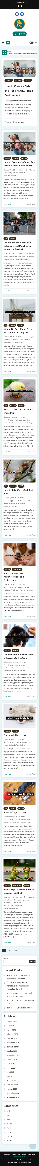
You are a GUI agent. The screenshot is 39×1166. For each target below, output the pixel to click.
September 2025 (13, 1055)
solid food (7, 670)
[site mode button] (32, 43)
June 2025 (10, 1068)
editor (9, 122)
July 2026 (10, 1026)
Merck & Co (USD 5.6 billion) (13, 905)
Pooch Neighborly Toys (15, 735)
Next (15, 950)
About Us (19, 1160)
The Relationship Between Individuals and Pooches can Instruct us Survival (18, 246)
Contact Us (11, 1160)
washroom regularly (18, 670)
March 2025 (11, 1080)
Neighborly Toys (25, 742)
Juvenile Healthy (9, 423)
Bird (5, 405)
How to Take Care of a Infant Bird (18, 492)
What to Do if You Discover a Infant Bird (18, 411)
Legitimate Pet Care (27, 668)
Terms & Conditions (25, 1162)
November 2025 (12, 1047)
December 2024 (12, 1093)
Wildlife (21, 405)
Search (6, 958)
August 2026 (11, 1022)
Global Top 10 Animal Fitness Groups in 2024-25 (19, 891)
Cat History (15, 339)
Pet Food (18, 80)
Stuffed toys (16, 822)
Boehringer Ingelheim (21, 900)
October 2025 (11, 1051)
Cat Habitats (7, 339)
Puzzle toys (7, 822)
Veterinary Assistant (26, 590)
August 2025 (11, 1059)
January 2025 (11, 1089)
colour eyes (7, 342)
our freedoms (20, 256)
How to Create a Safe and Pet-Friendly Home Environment (18, 90)
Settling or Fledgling (10, 506)
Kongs (17, 742)
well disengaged (23, 259)
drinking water (19, 665)
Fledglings (18, 420)
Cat (5, 325)
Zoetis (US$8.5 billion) (11, 908)
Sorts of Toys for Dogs (15, 812)
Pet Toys (27, 80)
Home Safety (8, 173)
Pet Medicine (17, 569)
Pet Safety (22, 173)
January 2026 (11, 1038)
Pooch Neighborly (9, 745)
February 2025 (12, 1085)
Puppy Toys (26, 819)
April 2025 (10, 1076)
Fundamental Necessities (12, 668)
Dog (5, 238)
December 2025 (12, 1043)
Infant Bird (25, 420)
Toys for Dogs (25, 822)
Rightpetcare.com (19, 1156)
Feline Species (17, 342)
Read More (7, 204)
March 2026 (11, 1030)
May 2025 (10, 1072)
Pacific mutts (30, 256)
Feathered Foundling (10, 503)
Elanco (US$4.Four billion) (12, 903)
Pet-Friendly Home (10, 175)
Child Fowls (26, 501)
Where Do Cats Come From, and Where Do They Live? (18, 331)
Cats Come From (25, 339)
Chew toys (18, 819)
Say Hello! (21, 34)
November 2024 (12, 1097)
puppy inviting (20, 745)
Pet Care (8, 80)
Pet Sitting (7, 590)
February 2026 (12, 1034)
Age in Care (18, 501)
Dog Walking (19, 587)
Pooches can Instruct (11, 259)
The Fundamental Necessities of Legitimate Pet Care (19, 656)
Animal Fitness (8, 900)
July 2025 (10, 1064)
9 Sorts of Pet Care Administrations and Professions (14, 577)
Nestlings (18, 423)
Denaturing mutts (9, 256)
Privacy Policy (12, 1162)
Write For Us (28, 1160)
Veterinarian (15, 590)
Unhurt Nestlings (27, 423)
